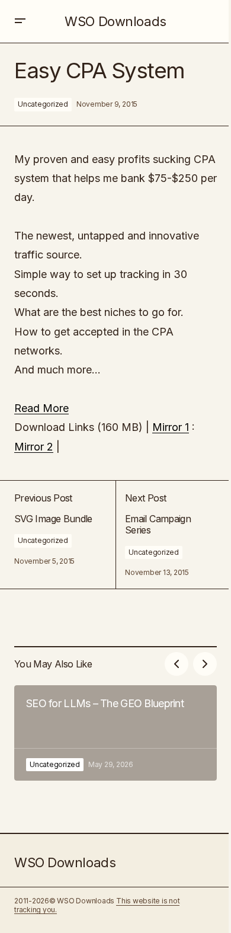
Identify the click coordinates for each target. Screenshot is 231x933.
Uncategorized (43, 104)
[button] (20, 21)
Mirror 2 (33, 446)
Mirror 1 (170, 427)
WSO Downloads (115, 21)
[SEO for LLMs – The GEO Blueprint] (115, 733)
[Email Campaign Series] (166, 535)
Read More (41, 408)
